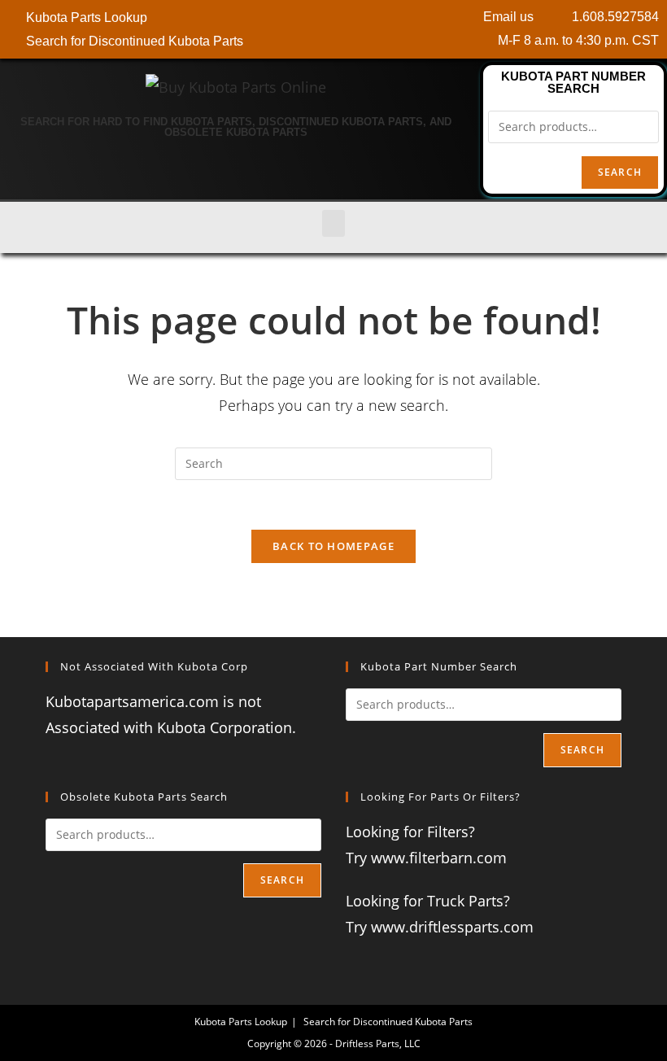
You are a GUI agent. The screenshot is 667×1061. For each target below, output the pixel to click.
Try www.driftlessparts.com (440, 927)
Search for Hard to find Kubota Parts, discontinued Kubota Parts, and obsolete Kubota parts (235, 127)
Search (620, 172)
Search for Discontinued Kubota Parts (388, 1021)
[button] (333, 223)
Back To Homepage (333, 546)
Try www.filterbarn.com (426, 857)
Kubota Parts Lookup (240, 1021)
